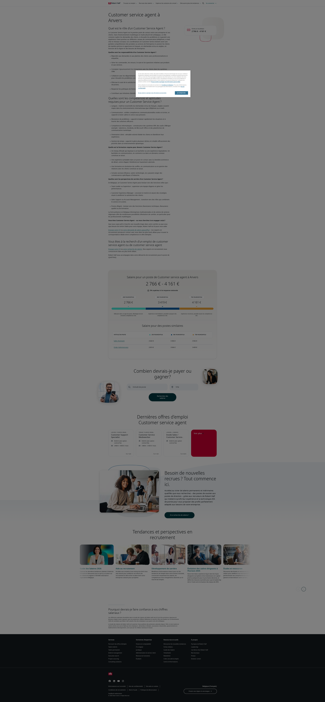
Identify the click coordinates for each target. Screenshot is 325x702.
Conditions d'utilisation (167, 85)
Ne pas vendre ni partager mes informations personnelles (165, 81)
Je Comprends (181, 92)
